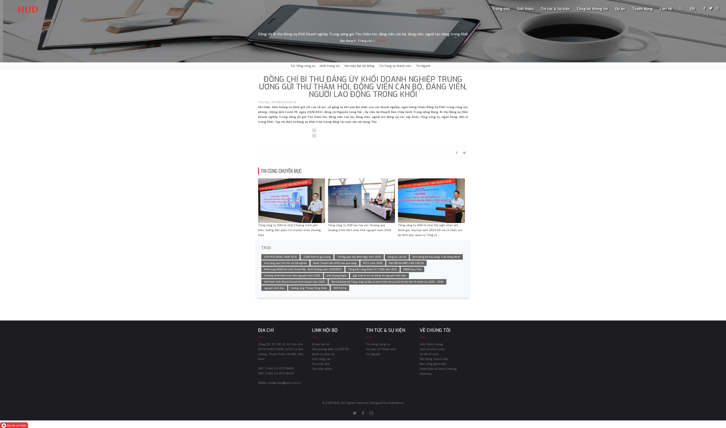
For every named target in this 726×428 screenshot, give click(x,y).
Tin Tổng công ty (303, 66)
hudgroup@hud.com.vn (284, 383)
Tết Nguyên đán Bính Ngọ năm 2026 (359, 257)
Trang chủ (501, 8)
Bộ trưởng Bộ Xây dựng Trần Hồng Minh (436, 257)
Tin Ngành (423, 66)
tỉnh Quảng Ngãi (336, 275)
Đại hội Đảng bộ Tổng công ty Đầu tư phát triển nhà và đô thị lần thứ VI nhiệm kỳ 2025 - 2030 (387, 281)
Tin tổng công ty (378, 344)
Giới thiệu (525, 8)
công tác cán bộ (397, 257)
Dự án (620, 8)
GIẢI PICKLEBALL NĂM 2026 (280, 257)
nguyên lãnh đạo (274, 288)
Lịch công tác (321, 359)
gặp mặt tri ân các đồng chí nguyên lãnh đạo (379, 275)
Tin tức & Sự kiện (555, 8)
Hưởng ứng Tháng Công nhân (309, 288)
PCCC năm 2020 (372, 263)
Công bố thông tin (592, 8)
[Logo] (28, 8)
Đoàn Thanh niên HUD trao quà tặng (335, 263)
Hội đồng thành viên (434, 359)
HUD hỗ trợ (340, 288)
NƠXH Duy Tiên (412, 269)
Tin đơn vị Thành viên (381, 349)
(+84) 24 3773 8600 (279, 368)
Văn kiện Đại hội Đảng (359, 66)
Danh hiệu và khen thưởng (438, 369)
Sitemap (426, 374)
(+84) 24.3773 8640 (279, 373)
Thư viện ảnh (321, 364)
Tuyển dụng (642, 8)
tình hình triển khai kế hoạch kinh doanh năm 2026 (294, 281)
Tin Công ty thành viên (395, 66)
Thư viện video (322, 369)
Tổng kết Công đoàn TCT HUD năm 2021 (372, 269)
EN (692, 8)
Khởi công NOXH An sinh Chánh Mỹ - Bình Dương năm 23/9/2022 (303, 269)
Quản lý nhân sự (323, 354)
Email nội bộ (321, 344)
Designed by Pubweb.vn (386, 403)
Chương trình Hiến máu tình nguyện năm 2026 (292, 275)
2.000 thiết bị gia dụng (317, 257)
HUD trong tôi (330, 66)
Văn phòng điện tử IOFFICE (330, 349)
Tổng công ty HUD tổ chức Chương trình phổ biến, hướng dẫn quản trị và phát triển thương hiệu (289, 230)
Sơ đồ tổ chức (429, 354)
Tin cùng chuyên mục (281, 170)
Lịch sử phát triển (432, 349)
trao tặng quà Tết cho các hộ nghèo (285, 263)
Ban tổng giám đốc (433, 364)
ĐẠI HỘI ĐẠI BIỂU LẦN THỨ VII (406, 263)
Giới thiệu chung (431, 344)
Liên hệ (666, 8)
